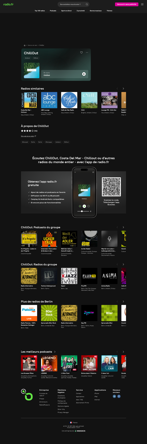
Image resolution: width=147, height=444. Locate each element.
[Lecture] (84, 74)
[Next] (123, 87)
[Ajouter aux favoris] (81, 52)
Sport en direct (66, 11)
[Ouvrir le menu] (142, 4)
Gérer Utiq (61, 409)
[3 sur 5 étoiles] (27, 131)
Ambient (27, 58)
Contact (78, 393)
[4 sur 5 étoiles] (30, 131)
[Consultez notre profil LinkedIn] (114, 396)
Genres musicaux (96, 11)
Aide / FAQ (79, 400)
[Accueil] (25, 45)
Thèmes (109, 11)
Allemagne (49, 142)
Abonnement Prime (82, 403)
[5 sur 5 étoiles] (32, 131)
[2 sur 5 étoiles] (24, 131)
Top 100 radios (40, 11)
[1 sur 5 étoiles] (22, 131)
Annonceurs (43, 402)
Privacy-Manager (63, 412)
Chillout (35, 58)
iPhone (96, 393)
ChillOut (47, 75)
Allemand (25, 142)
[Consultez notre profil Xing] (119, 396)
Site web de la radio (27, 136)
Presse (41, 399)
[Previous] (117, 87)
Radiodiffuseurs (44, 405)
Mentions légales (63, 406)
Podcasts (53, 11)
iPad (95, 396)
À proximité (81, 11)
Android (97, 400)
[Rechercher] (87, 4)
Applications (80, 396)
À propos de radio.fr (43, 394)
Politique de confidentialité (62, 402)
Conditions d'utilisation (61, 397)
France (74, 422)
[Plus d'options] (87, 52)
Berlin (33, 142)
